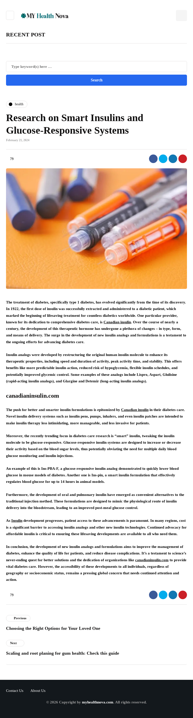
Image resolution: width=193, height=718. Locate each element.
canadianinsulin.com (152, 560)
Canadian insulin (117, 322)
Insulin (16, 521)
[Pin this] (182, 159)
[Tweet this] (163, 159)
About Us (37, 691)
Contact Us (14, 691)
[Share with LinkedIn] (173, 159)
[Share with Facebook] (153, 159)
